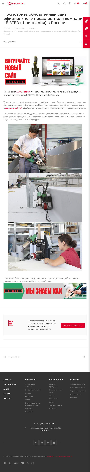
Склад (27, 400)
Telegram (42, 442)
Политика (53, 408)
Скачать (73, 397)
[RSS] (80, 42)
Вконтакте (36, 442)
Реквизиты (29, 412)
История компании (33, 390)
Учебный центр (55, 405)
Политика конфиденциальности (59, 456)
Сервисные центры (78, 391)
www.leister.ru (23, 92)
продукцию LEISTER (13, 108)
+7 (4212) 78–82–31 (45, 424)
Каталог (8, 380)
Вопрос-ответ (75, 394)
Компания (30, 380)
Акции (7, 389)
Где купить (53, 399)
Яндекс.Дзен (53, 442)
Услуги (7, 394)
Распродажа (10, 384)
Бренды (7, 398)
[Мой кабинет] (70, 4)
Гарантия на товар (77, 387)
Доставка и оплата (77, 384)
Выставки (29, 396)
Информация (56, 380)
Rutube (48, 442)
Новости (28, 393)
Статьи (51, 395)
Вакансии (29, 408)
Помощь (74, 380)
